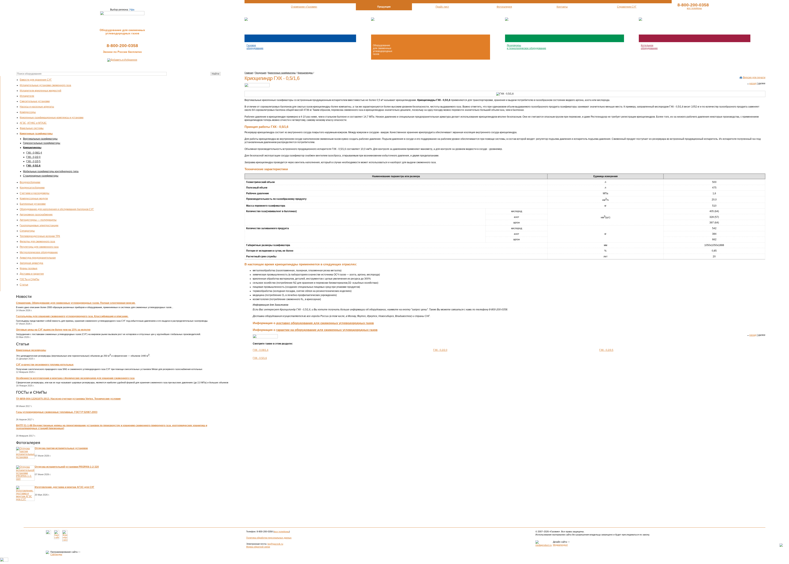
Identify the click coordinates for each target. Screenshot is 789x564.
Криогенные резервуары (31, 350)
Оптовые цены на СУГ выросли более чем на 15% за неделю (53, 329)
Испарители (27, 96)
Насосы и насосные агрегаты (37, 106)
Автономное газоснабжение (36, 214)
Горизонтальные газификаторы (41, 143)
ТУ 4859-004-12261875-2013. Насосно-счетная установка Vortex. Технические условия (68, 398)
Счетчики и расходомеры (34, 193)
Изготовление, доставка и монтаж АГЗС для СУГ (64, 487)
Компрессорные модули (34, 198)
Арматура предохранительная (38, 257)
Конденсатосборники (32, 187)
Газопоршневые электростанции (39, 225)
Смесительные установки (35, 101)
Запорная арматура (31, 263)
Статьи (24, 284)
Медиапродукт (560, 545)
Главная (249, 73)
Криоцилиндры (32, 147)
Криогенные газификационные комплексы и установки (51, 117)
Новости (24, 296)
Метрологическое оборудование (39, 252)
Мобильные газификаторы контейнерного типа (50, 171)
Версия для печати (754, 77)
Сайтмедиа (56, 554)
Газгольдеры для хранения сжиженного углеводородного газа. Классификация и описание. (72, 316)
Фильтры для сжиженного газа (37, 241)
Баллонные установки (33, 203)
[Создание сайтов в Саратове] (543, 545)
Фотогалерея (28, 442)
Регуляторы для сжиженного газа (39, 246)
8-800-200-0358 (122, 45)
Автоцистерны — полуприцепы (38, 219)
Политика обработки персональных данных (269, 537)
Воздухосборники (30, 182)
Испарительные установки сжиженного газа (45, 85)
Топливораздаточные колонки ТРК (40, 236)
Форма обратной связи (258, 547)
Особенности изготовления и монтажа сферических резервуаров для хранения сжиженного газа (75, 378)
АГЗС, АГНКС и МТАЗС (33, 122)
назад (752, 83)
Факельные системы (32, 128)
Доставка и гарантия (32, 273)
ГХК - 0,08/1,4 (34, 152)
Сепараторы (27, 230)
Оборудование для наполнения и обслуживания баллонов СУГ (57, 209)
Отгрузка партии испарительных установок (61, 448)
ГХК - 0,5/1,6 (33, 165)
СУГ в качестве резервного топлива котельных (45, 364)
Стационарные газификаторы (40, 175)
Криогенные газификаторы (36, 133)
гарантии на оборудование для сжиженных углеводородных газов (326, 330)
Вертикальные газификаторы (40, 138)
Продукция (260, 73)
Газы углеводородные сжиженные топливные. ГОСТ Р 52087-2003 (56, 412)
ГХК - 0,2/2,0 (33, 157)
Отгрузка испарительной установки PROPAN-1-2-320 (67, 466)
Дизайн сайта (560, 542)
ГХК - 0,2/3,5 (33, 161)
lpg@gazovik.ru (275, 544)
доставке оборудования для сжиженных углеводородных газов (325, 323)
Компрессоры (28, 112)
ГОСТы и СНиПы (29, 279)
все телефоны (694, 8)
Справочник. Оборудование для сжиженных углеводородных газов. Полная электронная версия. (75, 303)
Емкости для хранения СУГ (36, 79)
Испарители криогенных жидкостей (40, 90)
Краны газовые (28, 268)
